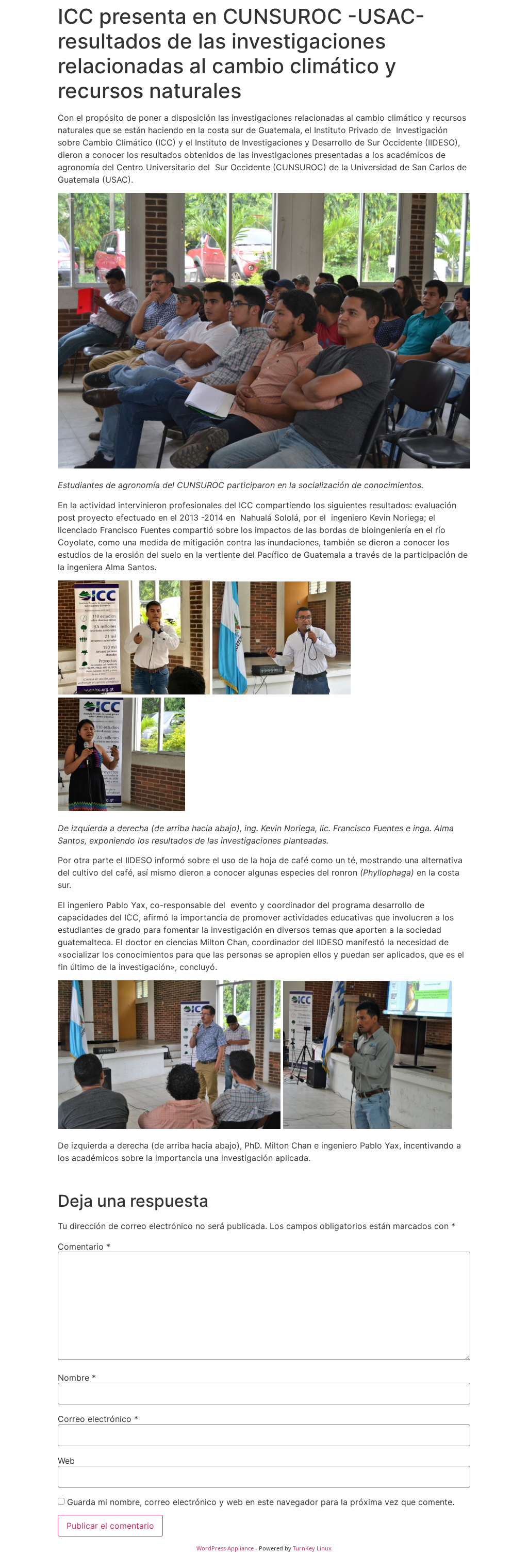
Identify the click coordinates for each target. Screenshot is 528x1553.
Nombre (77, 1377)
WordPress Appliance (225, 1548)
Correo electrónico (98, 1419)
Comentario (84, 1246)
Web (66, 1461)
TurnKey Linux (312, 1548)
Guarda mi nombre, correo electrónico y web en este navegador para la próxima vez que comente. (260, 1502)
